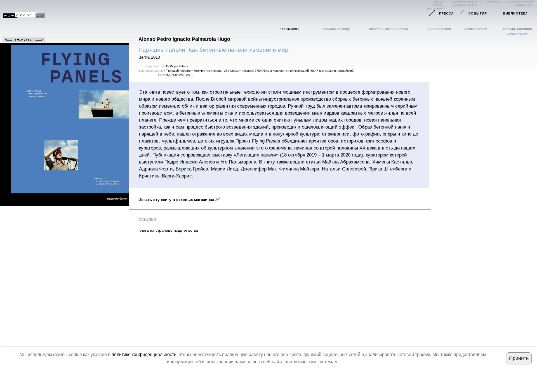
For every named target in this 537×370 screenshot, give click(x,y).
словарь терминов (517, 28)
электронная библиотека (388, 28)
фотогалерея (434, 8)
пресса (438, 1)
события (437, 5)
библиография (439, 28)
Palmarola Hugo (211, 39)
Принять (519, 358)
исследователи (475, 28)
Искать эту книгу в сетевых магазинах (176, 199)
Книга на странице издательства (168, 230)
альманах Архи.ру (336, 28)
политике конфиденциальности (144, 354)
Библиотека (515, 13)
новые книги (290, 28)
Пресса (446, 13)
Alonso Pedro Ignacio (164, 39)
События (477, 13)
